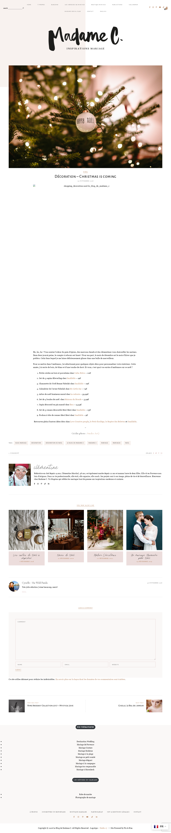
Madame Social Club (73, 11)
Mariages (117, 443)
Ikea (71, 404)
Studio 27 (103, 828)
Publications (117, 4)
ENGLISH (103, 11)
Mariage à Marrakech (85, 770)
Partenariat (97, 812)
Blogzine (54, 4)
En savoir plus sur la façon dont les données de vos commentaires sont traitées (90, 679)
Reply (24, 591)
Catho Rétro (79, 373)
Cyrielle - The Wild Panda (35, 582)
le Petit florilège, (97, 421)
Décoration (36, 443)
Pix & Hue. (128, 828)
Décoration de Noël (54, 443)
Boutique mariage (98, 4)
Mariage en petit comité (85, 757)
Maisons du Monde (73, 399)
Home (29, 4)
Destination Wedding (85, 741)
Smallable (71, 378)
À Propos (34, 812)
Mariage (104, 443)
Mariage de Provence (85, 744)
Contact (90, 11)
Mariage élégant (85, 760)
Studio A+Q (93, 433)
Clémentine (46, 467)
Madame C (92, 443)
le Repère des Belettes (115, 421)
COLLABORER (133, 4)
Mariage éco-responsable (85, 766)
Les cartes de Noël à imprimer (26, 557)
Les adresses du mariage (75, 4)
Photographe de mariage (85, 797)
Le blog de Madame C (75, 443)
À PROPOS (41, 4)
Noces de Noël (66, 555)
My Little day (76, 389)
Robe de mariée (85, 794)
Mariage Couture (85, 748)
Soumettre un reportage (54, 812)
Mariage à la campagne (85, 763)
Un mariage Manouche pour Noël (144, 557)
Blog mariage (21, 443)
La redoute (75, 394)
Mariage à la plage (85, 754)
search (5, 8)
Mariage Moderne (85, 751)
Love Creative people (79, 421)
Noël (85, 172)
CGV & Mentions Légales (118, 812)
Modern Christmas (105, 555)
